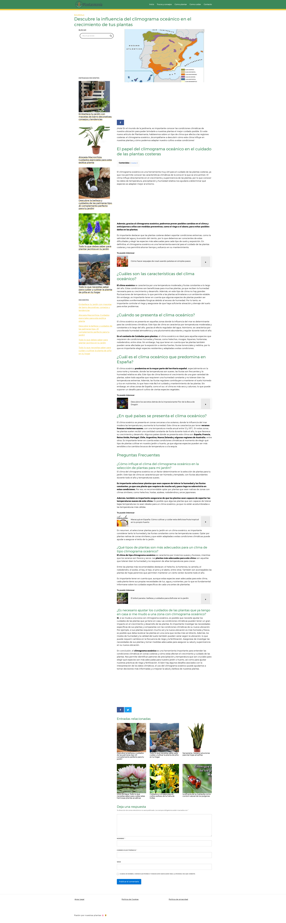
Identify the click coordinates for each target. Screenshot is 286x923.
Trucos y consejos (164, 4)
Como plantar (181, 4)
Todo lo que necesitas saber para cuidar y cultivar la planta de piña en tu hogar (95, 350)
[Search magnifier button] (110, 35)
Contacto (208, 4)
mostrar (134, 163)
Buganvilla (79, 15)
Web (119, 862)
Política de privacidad (178, 899)
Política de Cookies (130, 899)
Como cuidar (195, 4)
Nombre (121, 838)
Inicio (151, 4)
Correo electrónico (127, 850)
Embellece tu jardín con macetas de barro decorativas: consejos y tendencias (95, 307)
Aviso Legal (79, 899)
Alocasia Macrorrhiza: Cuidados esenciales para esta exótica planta (94, 318)
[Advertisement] (164, 101)
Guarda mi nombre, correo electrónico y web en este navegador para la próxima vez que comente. (158, 874)
